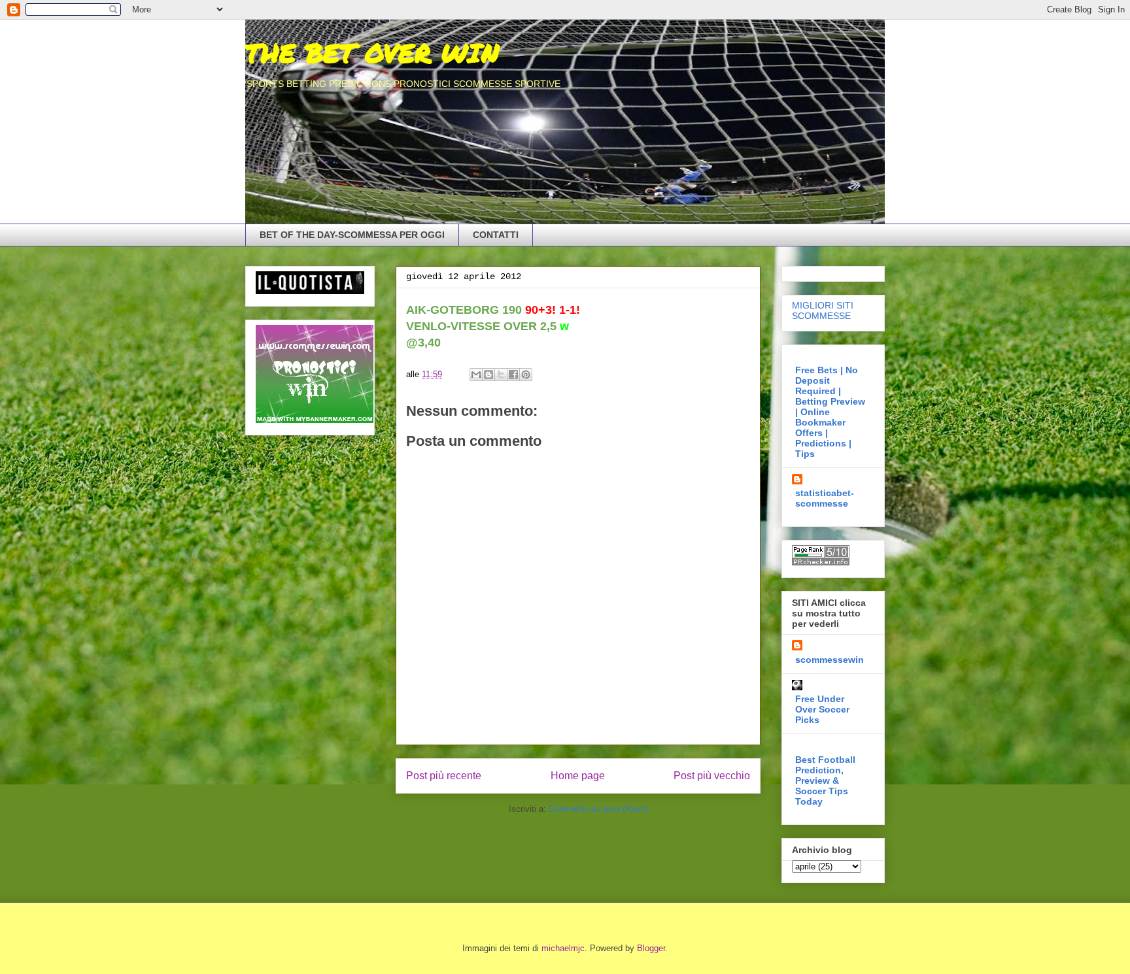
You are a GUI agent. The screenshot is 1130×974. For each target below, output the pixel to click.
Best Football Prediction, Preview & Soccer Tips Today (825, 780)
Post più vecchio (712, 775)
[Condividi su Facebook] (513, 374)
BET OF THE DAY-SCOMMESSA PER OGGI (352, 234)
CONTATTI (496, 234)
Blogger (651, 948)
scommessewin (829, 659)
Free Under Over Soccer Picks (822, 709)
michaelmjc (563, 948)
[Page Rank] (820, 562)
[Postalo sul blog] (488, 374)
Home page (578, 775)
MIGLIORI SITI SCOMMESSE (822, 310)
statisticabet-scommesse (824, 498)
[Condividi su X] (500, 374)
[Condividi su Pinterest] (525, 374)
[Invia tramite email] (476, 374)
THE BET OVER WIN (372, 52)
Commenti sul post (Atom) (598, 809)
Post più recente (443, 775)
